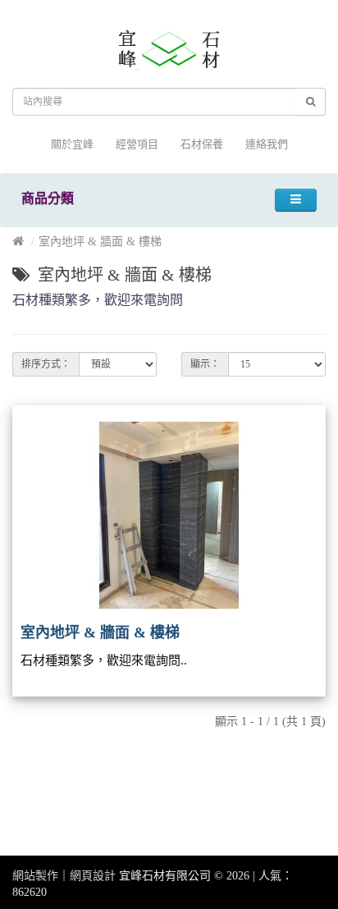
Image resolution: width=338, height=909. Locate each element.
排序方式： (46, 364)
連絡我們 (266, 144)
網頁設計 (93, 876)
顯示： (205, 364)
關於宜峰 (72, 144)
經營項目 (137, 144)
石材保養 (201, 144)
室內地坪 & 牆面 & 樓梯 (100, 241)
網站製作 (35, 876)
